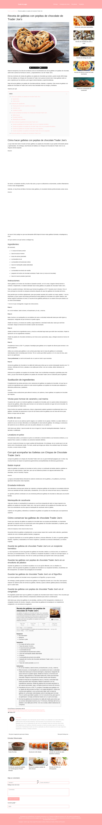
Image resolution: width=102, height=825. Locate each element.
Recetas (55, 4)
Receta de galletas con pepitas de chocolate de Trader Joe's (26, 133)
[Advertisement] (38, 166)
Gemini (22, 709)
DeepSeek (34, 709)
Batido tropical (16, 115)
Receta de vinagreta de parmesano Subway (19, 734)
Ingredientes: (16, 99)
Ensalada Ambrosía (17, 117)
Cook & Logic (22, 4)
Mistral (38, 709)
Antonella (18, 717)
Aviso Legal (32, 821)
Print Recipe (44, 67)
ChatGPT (13, 709)
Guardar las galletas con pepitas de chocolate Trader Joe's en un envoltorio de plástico (34, 126)
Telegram (23, 711)
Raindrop (35, 711)
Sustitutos (81, 4)
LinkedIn (14, 711)
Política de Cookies (50, 821)
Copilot (42, 709)
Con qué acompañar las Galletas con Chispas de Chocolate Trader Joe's (29, 112)
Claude (9, 709)
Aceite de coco (16, 108)
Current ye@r (12, 803)
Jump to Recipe (34, 67)
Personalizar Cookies (40, 821)
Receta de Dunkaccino (63, 734)
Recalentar (74, 4)
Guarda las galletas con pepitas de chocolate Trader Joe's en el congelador (31, 130)
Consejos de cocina (64, 4)
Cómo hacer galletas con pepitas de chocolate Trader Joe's (25, 96)
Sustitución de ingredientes (18, 103)
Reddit (39, 711)
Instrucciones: (16, 101)
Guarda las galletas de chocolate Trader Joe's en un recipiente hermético (31, 124)
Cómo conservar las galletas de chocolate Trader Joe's (24, 122)
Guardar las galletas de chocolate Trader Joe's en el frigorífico (28, 128)
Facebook (18, 711)
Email (32, 711)
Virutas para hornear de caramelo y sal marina (24, 105)
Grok (25, 709)
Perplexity (29, 709)
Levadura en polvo (17, 110)
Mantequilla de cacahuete (19, 119)
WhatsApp (28, 711)
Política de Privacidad (60, 821)
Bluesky (43, 711)
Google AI (18, 709)
